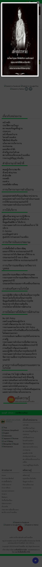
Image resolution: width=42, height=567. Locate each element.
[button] (38, 2)
